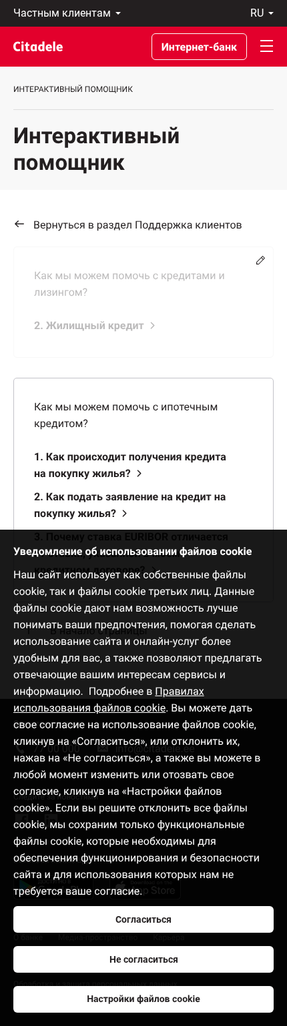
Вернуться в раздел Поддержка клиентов (137, 225)
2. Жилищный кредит (89, 325)
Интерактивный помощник (73, 89)
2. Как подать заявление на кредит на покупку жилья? (130, 505)
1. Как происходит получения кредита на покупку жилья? (130, 465)
